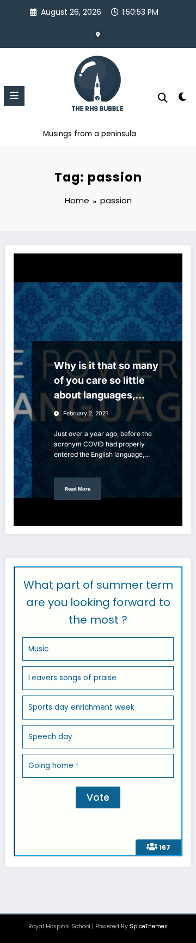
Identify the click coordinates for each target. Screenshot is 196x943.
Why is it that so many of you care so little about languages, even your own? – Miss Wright (106, 381)
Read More (77, 489)
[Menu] (14, 96)
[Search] (162, 97)
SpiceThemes (149, 926)
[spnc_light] (182, 98)
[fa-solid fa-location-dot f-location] (98, 34)
